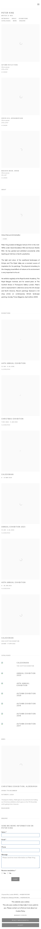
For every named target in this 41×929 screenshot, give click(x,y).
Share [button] (5, 239)
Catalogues (6, 21)
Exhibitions (23, 18)
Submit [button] (15, 879)
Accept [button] (20, 925)
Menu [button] (38, 4)
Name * (3, 832)
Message (4, 854)
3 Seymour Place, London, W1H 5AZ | (10, 894)
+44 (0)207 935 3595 (24, 894)
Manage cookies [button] (20, 915)
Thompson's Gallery (14, 4)
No (10, 873)
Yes (5, 873)
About (14, 18)
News (15, 21)
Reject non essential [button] (20, 920)
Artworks (5, 18)
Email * (3, 839)
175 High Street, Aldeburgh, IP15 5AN (10, 897)
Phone (3, 847)
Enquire (22, 21)
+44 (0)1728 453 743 (25, 897)
